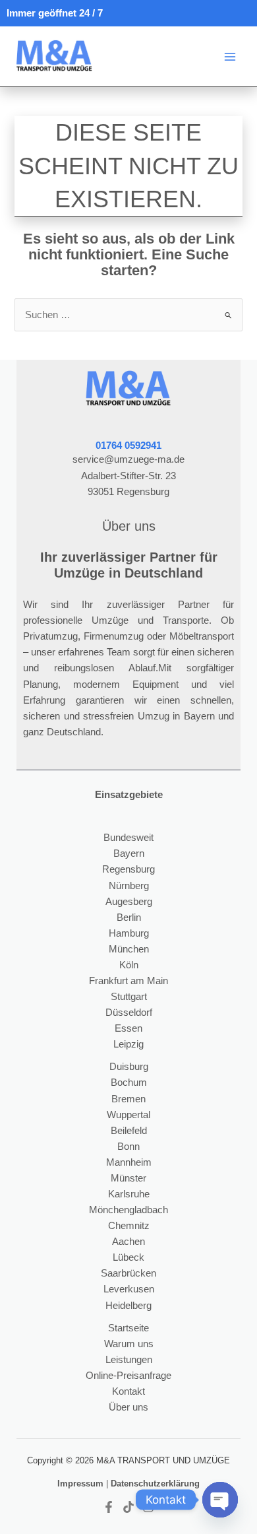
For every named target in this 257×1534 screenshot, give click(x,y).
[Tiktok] (128, 1507)
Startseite (128, 1328)
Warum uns (129, 1344)
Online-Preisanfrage (128, 1375)
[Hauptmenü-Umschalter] (230, 57)
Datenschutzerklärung (155, 1483)
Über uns (128, 1407)
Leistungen (128, 1359)
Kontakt (128, 1391)
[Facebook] (109, 1507)
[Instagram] (148, 1507)
